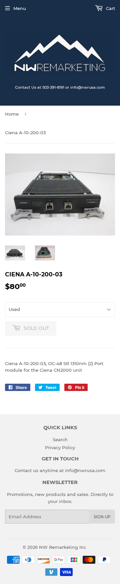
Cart (110, 8)
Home (12, 114)
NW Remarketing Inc (62, 547)
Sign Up (102, 516)
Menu (19, 8)
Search (60, 439)
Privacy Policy (60, 447)
